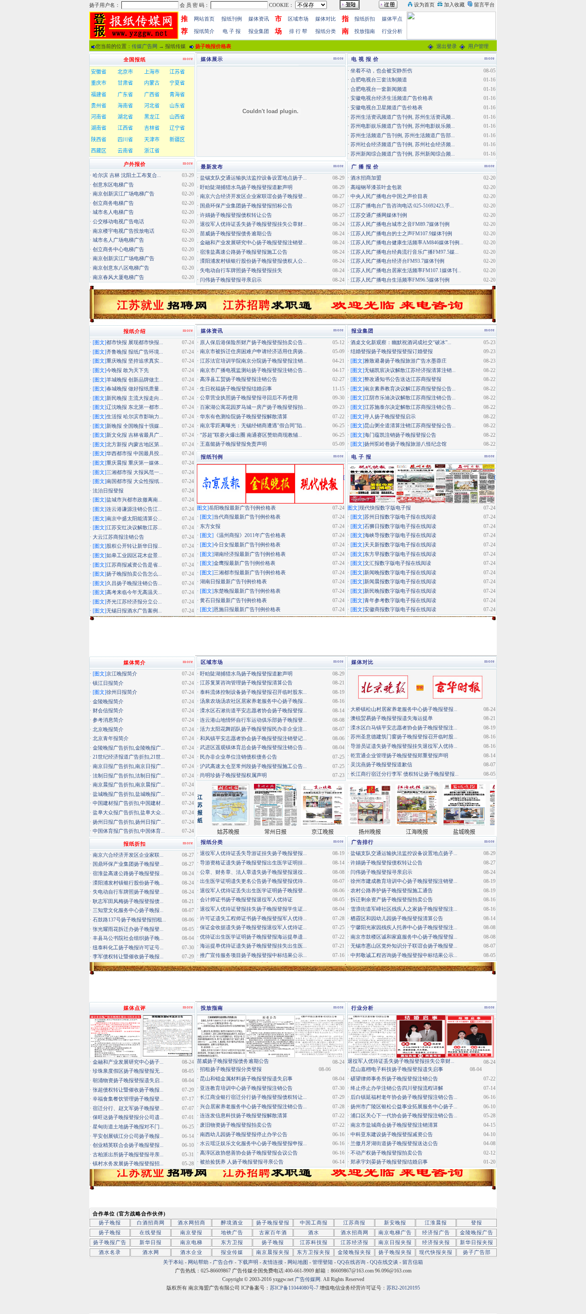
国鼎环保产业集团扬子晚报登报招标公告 (246, 206)
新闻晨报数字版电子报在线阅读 (400, 582)
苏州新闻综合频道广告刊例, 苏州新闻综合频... (402, 154)
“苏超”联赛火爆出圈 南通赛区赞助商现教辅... (251, 435)
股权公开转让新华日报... (134, 546)
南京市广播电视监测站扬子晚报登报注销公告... (253, 370)
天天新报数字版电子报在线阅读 (400, 545)
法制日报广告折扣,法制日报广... (129, 776)
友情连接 (273, 1262)
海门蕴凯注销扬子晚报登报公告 (400, 435)
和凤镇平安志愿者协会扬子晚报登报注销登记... (253, 738)
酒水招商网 (355, 1233)
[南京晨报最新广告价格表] (221, 483)
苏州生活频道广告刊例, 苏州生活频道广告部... (402, 135)
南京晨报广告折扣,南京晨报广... (129, 785)
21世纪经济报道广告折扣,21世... (129, 757)
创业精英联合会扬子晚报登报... (128, 1145)
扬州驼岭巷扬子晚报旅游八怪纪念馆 (405, 444)
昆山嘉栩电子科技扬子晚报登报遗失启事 (396, 1069)
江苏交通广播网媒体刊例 (378, 215)
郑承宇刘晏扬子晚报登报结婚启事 (389, 1162)
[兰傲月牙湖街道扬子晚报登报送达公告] (371, 1036)
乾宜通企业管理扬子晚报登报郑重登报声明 (399, 756)
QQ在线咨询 (352, 1262)
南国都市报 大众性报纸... (134, 481)
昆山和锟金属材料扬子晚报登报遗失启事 (246, 1079)
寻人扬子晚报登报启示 (390, 417)
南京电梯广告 (395, 1233)
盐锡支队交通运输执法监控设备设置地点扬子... (253, 178)
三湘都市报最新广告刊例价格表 (250, 573)
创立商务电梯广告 (113, 203)
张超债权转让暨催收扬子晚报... (128, 1090)
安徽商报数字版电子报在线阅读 (400, 609)
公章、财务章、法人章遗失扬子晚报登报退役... (253, 872)
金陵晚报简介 (108, 702)
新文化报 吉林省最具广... (134, 435)
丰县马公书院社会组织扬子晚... (128, 938)
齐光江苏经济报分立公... (134, 602)
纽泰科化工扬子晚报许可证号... (128, 948)
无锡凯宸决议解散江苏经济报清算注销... (410, 370)
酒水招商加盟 (365, 178)
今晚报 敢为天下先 (127, 370)
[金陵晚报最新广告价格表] (270, 483)
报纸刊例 (231, 19)
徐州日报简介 (121, 692)
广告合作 (223, 1262)
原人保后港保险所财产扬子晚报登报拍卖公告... (253, 342)
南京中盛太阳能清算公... (134, 519)
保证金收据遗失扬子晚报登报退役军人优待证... (253, 927)
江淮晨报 (436, 1223)
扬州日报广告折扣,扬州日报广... (129, 822)
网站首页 (204, 19)
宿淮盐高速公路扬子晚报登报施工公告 (243, 252)
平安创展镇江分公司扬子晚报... (128, 1136)
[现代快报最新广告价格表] (319, 483)
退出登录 (446, 46)
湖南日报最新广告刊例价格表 (233, 582)
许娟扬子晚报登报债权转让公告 (236, 215)
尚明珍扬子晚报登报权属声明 (233, 775)
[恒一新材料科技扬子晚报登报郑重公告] (270, 1036)
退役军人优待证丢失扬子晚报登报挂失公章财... (253, 224)
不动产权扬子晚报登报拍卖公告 (386, 1153)
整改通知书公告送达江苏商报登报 (402, 379)
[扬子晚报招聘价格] (451, 25)
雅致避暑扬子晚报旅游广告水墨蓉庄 (405, 361)
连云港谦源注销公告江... (134, 509)
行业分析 (392, 31)
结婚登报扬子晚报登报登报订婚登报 (391, 351)
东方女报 (210, 526)
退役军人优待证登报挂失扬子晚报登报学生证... (253, 909)
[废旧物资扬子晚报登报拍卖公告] (221, 1036)
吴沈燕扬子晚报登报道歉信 (381, 765)
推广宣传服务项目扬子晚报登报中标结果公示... (253, 955)
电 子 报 (232, 31)
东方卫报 (232, 1242)
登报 (476, 1223)
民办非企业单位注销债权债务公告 (238, 757)
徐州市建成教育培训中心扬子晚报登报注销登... (403, 881)
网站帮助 (198, 1262)
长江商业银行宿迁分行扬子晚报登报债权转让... (253, 1097)
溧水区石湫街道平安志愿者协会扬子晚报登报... (253, 711)
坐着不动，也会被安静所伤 (381, 71)
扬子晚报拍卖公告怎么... (134, 574)
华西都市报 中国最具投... (134, 453)
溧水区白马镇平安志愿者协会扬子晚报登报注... (403, 728)
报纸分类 (325, 31)
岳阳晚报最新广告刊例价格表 (242, 508)
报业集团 (258, 31)
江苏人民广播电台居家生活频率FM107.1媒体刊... (405, 270)
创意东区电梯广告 (113, 185)
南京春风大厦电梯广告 (118, 277)
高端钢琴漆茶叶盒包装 (376, 187)
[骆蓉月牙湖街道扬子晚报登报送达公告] (319, 1036)
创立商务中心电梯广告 (118, 249)
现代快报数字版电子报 (385, 508)
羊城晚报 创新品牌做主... (134, 380)
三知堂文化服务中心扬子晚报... (128, 910)
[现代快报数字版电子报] (372, 483)
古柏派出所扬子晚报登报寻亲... (128, 1155)
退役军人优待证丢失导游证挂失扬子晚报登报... (253, 853)
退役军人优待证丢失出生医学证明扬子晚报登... (253, 891)
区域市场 (298, 19)
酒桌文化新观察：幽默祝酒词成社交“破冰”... (400, 342)
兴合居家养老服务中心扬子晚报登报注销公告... (253, 1107)
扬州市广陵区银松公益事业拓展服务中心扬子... (403, 1107)
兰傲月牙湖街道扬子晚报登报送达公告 (394, 1143)
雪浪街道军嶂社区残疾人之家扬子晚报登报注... (403, 909)
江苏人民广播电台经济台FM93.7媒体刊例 (397, 261)
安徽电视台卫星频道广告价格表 (386, 108)
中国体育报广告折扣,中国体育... (129, 831)
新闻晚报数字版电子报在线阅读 (400, 573)
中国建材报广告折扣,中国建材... (129, 803)
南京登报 (191, 1233)
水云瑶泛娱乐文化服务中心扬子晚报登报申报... (253, 1143)
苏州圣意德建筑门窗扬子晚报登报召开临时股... (403, 737)
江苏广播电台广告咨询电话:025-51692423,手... (402, 206)
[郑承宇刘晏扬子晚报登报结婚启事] (420, 1036)
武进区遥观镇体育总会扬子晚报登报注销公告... (253, 747)
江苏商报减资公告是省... (134, 565)
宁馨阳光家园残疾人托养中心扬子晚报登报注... (403, 927)
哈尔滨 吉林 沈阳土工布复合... (127, 175)
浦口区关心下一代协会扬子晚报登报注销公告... (403, 1116)
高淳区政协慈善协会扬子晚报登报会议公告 (249, 1153)
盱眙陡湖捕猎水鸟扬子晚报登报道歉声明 (246, 187)
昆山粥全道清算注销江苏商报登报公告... (410, 426)
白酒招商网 (151, 1223)
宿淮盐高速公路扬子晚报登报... (128, 873)
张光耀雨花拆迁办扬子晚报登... (128, 929)
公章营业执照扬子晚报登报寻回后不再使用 (249, 398)
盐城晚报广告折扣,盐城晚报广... (129, 794)
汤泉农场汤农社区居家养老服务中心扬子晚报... (253, 701)
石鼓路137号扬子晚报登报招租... (129, 920)
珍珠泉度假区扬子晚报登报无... (128, 1071)
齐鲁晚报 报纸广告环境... (134, 352)
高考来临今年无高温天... (134, 592)
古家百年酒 (273, 1233)
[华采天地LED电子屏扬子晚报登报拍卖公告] (115, 1036)
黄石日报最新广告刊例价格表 (233, 600)
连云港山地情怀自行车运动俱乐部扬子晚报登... (253, 720)
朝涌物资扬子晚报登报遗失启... (128, 1080)
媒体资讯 (258, 19)
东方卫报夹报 (313, 1252)
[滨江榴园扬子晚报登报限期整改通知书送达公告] (167, 1036)
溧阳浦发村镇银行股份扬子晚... (128, 883)
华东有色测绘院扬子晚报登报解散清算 (243, 417)
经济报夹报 (436, 1242)
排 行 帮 (298, 31)
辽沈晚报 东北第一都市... (134, 407)
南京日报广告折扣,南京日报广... (129, 766)
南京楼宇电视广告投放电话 (123, 231)
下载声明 (248, 1262)
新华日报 (150, 1242)
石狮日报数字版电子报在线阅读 (400, 526)
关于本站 (173, 1262)
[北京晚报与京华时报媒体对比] (420, 687)
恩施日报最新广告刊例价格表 (247, 609)
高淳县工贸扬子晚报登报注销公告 (238, 379)
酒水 (313, 1233)
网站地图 (297, 1262)
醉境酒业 (232, 1223)
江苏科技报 (314, 1242)
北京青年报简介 (111, 738)
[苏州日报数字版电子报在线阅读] (421, 483)
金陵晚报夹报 (354, 1252)
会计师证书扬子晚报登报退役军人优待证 (246, 900)
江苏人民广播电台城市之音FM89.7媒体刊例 (400, 224)
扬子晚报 (110, 1223)
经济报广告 (436, 1233)
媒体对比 (325, 19)
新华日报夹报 (476, 1242)
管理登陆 (322, 1262)
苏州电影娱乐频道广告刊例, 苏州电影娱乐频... (402, 126)
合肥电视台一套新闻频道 (378, 89)
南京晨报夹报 (273, 1252)
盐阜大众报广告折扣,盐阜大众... (129, 813)
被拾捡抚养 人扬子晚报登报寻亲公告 (242, 1162)
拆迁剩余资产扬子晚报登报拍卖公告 (391, 900)
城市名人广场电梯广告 (118, 240)
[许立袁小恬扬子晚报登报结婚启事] (469, 1036)
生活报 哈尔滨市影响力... (134, 417)
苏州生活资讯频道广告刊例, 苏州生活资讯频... (402, 117)
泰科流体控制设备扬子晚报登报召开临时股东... (253, 692)
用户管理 (478, 46)
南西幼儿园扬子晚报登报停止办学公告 (243, 1134)
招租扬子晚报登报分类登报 (231, 1069)
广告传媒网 (307, 1279)
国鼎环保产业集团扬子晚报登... (128, 864)
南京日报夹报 (395, 1242)
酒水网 (150, 1252)
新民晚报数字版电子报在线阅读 (400, 591)
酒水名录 (110, 1252)
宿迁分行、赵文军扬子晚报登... (128, 1108)
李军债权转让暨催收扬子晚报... (128, 957)
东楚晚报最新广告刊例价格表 (247, 591)
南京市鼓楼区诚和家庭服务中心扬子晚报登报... (403, 937)
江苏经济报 (355, 1242)
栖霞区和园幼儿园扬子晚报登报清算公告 (396, 918)
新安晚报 (395, 1223)
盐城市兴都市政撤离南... (134, 500)
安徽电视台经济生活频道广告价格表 (391, 98)
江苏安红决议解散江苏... (134, 528)
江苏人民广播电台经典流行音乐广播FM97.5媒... (404, 252)
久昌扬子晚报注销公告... (134, 583)
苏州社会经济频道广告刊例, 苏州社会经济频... (402, 144)
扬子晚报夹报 (395, 1252)
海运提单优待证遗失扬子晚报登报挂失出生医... (253, 946)
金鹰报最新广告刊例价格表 (244, 563)
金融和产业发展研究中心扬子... (128, 1062)
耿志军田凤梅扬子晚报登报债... (128, 901)
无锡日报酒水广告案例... (134, 611)
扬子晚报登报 (273, 1223)
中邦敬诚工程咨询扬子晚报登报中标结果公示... (403, 955)
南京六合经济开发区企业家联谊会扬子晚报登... (253, 196)
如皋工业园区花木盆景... (134, 555)
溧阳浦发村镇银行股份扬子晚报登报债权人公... (253, 261)
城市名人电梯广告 (113, 212)
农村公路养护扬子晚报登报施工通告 (391, 891)
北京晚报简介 (108, 729)
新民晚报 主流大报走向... (134, 398)
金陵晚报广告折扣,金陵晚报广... (129, 748)
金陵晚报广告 (476, 1233)
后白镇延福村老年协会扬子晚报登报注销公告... (403, 1097)
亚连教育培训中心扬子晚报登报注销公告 (246, 1088)
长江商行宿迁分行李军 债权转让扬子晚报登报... (404, 774)
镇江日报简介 (108, 683)
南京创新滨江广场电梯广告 (123, 194)
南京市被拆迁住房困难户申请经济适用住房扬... (253, 351)
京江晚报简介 (121, 674)
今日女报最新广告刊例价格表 (247, 545)
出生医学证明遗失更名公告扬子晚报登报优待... (253, 881)
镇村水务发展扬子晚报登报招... (128, 1164)
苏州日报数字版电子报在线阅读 (400, 517)
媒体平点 (392, 19)
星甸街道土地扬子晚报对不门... (128, 1127)
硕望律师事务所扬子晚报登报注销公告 (394, 1079)
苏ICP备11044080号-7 (294, 1288)
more (338, 58)
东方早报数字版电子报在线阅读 (400, 554)
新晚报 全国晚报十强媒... (134, 426)
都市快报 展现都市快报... (134, 342)
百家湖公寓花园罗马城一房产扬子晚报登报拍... (253, 407)
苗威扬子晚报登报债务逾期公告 (236, 234)
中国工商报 (314, 1223)
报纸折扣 (364, 19)
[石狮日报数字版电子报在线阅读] (470, 483)
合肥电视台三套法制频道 (378, 80)
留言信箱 (412, 1262)
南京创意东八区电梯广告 (121, 268)
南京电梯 (191, 1242)
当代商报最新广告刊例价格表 (247, 517)
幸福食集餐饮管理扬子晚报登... (128, 1099)
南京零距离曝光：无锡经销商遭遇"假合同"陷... (253, 426)
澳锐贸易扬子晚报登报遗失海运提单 (391, 718)
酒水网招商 (191, 1223)
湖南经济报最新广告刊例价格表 (250, 554)
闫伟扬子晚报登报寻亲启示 (231, 280)
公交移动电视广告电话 (118, 222)
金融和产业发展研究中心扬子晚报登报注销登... (253, 243)
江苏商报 (354, 1223)
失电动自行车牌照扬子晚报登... (128, 892)
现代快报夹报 (436, 1252)
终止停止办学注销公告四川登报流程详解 (396, 1088)
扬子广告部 (477, 1252)
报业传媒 (232, 1252)
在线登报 (150, 1233)
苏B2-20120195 (403, 1288)
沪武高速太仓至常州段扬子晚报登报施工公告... (253, 766)
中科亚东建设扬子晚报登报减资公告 (391, 1134)
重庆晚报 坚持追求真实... (134, 361)
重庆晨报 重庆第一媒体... (134, 463)
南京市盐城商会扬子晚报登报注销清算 (394, 1125)
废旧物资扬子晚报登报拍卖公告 (236, 1125)
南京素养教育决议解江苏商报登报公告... (410, 389)
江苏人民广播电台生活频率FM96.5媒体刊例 (400, 280)
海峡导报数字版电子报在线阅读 (400, 535)
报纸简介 (204, 31)
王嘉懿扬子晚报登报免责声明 (233, 444)
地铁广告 (232, 1233)
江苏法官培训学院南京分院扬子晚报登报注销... (253, 361)
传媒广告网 (144, 46)
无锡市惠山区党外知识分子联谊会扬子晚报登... (403, 946)
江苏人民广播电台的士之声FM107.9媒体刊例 (401, 234)
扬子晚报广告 (110, 1242)
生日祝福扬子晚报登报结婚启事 (236, 389)
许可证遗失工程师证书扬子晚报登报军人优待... (253, 918)
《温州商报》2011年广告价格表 (250, 535)
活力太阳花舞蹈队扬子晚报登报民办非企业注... (253, 729)
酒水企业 (191, 1252)
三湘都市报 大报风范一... (134, 472)
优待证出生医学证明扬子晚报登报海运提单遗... (253, 937)
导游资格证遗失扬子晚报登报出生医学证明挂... (253, 863)
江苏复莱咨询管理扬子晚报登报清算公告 (246, 683)
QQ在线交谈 (384, 1262)
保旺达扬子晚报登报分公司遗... (128, 1117)
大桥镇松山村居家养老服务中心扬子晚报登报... (403, 709)
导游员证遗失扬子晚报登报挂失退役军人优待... (403, 746)
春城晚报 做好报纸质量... (134, 389)
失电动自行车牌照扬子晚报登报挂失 (241, 270)
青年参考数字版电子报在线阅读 (400, 600)
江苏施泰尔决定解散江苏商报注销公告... (410, 407)
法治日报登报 (108, 491)
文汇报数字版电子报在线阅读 (397, 563)
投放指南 (364, 31)
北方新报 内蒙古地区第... (134, 444)
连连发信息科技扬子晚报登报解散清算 (243, 1116)
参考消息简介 (108, 720)
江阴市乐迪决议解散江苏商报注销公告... (410, 398)
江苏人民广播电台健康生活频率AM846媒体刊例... (406, 243)
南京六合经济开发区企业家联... (128, 855)
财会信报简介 (108, 711)
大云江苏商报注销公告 (118, 537)
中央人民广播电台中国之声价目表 (389, 196)
